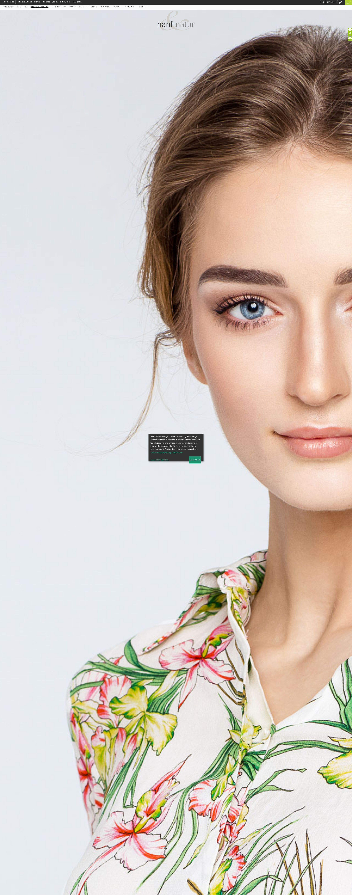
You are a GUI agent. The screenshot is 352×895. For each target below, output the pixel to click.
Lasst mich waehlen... (160, 460)
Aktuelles (9, 7)
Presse (46, 2)
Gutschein (332, 2)
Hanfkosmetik (59, 7)
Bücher (117, 7)
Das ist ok (195, 460)
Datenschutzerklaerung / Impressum (166, 453)
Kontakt (143, 7)
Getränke (105, 7)
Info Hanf (22, 7)
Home (37, 2)
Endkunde (65, 2)
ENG (12, 2)
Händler (77, 2)
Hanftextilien (76, 7)
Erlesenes (92, 7)
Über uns (129, 7)
